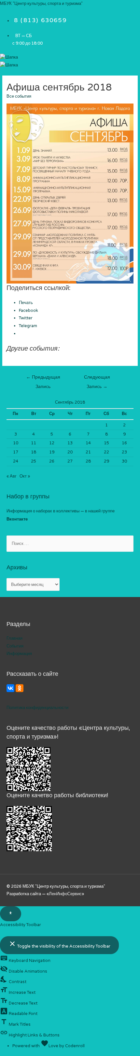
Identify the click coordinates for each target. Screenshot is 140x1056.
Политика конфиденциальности (37, 707)
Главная (14, 638)
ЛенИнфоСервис (65, 893)
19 (51, 452)
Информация (19, 653)
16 (124, 443)
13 (70, 443)
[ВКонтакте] (10, 688)
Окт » (25, 476)
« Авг (12, 476)
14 (88, 443)
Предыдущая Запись (43, 379)
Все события (19, 96)
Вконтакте (17, 519)
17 (15, 452)
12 (51, 443)
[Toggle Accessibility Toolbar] (10, 913)
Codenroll (75, 1046)
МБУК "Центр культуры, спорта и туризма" (41, 3)
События (15, 646)
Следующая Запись (97, 379)
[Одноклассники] (19, 688)
